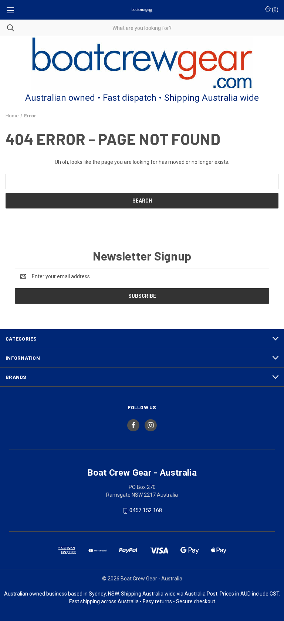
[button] (142, 63)
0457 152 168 (145, 510)
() (274, 10)
